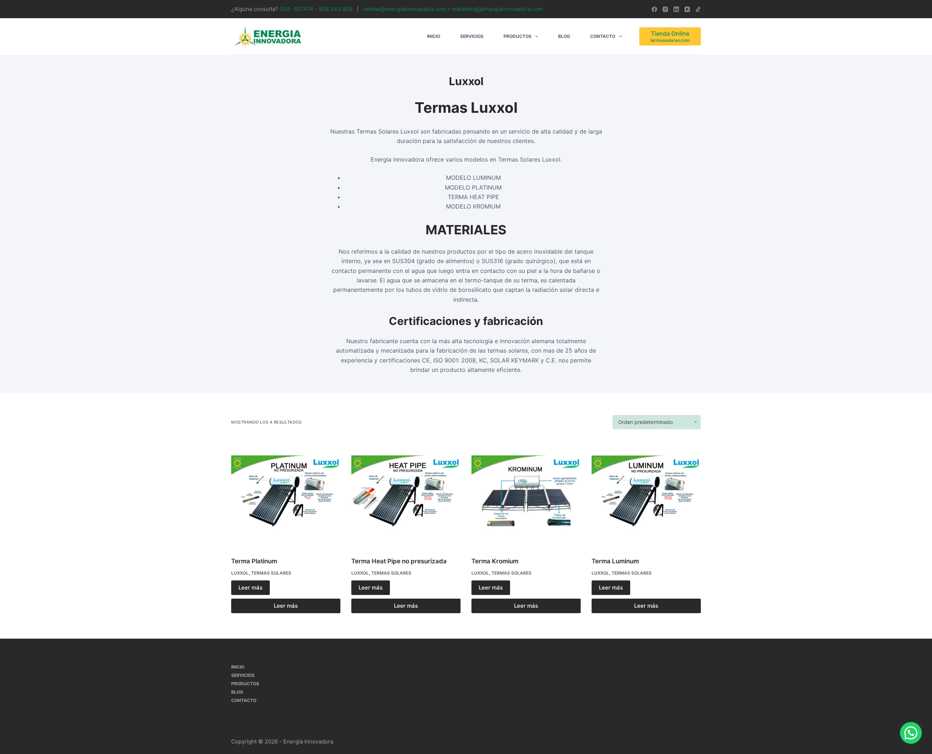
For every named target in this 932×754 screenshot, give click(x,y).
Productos (517, 36)
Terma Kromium (494, 561)
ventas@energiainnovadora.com (405, 8)
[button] (911, 733)
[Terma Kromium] (526, 493)
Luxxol (240, 573)
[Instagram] (665, 9)
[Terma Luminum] (646, 493)
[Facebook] (654, 9)
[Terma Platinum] (285, 493)
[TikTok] (698, 9)
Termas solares (271, 573)
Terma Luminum (615, 561)
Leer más (250, 587)
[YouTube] (687, 9)
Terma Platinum (254, 561)
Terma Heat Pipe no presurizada (399, 561)
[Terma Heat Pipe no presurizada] (406, 493)
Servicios (471, 36)
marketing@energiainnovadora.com (496, 8)
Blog (564, 36)
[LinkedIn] (676, 9)
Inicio (433, 36)
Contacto (602, 36)
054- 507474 (296, 8)
